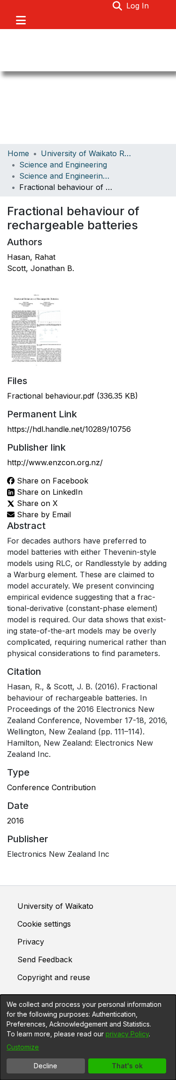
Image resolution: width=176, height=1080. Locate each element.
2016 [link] (15, 820)
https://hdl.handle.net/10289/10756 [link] (69, 429)
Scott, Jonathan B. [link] (40, 268)
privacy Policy (127, 1034)
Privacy (30, 941)
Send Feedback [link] (44, 959)
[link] (72, 395)
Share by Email (43, 514)
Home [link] (18, 153)
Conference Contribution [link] (51, 787)
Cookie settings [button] (44, 924)
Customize (23, 1047)
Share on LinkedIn (49, 492)
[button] (117, 5)
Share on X (36, 503)
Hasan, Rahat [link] (31, 257)
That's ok (127, 1066)
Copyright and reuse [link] (53, 977)
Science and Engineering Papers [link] (66, 176)
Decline (45, 1066)
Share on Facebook (51, 480)
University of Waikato (55, 906)
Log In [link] (138, 5)
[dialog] (88, 1037)
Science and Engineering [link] (63, 164)
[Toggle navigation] (21, 20)
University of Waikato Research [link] (88, 153)
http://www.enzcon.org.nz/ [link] (55, 462)
